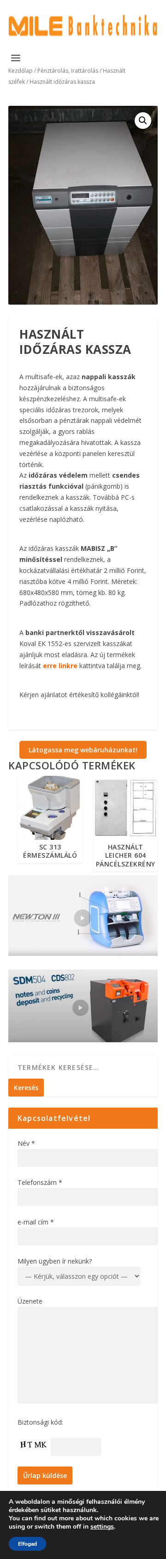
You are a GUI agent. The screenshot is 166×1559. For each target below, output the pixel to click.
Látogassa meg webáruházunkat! (83, 749)
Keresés (26, 1087)
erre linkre (60, 665)
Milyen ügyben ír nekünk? (55, 1261)
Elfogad (27, 1543)
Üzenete (30, 1301)
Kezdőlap (20, 71)
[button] (143, 120)
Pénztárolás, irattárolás (67, 71)
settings (102, 1527)
